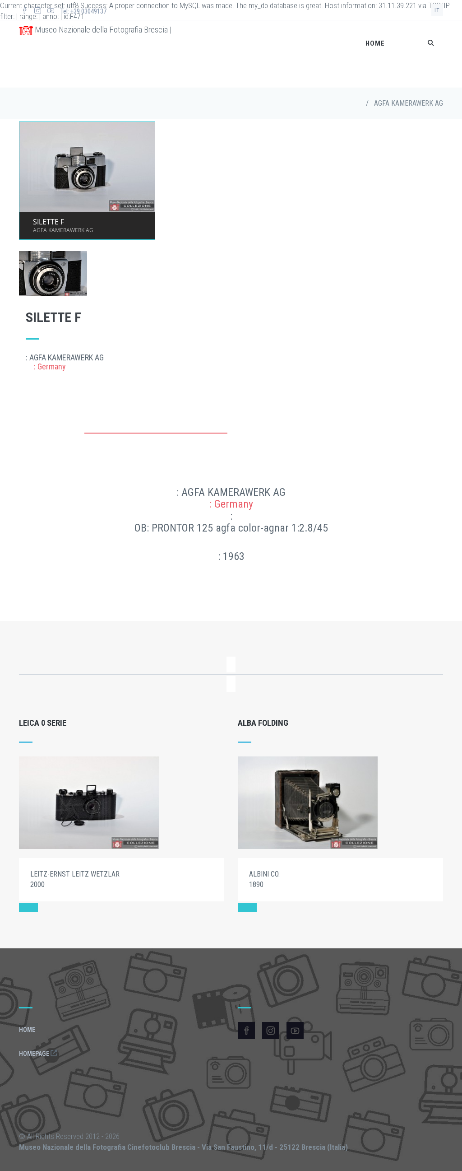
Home (375, 43)
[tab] (155, 438)
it (437, 10)
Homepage (35, 1053)
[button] (28, 907)
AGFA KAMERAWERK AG (408, 103)
